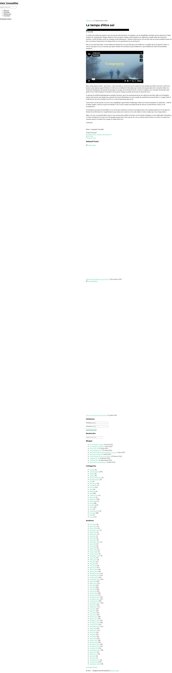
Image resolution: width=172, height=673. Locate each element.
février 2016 (93, 640)
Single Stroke (114, 671)
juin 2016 (93, 632)
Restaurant (93, 501)
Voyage (92, 517)
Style (91, 509)
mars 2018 (93, 591)
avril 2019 (93, 565)
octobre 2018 (94, 577)
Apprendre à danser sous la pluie (98, 279)
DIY (91, 481)
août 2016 (93, 628)
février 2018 (93, 593)
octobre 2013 (94, 662)
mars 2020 (93, 548)
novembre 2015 (95, 646)
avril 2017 (93, 613)
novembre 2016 (95, 622)
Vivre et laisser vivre (96, 450)
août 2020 (93, 544)
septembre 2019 (95, 556)
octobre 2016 (94, 624)
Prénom (88, 423)
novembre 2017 (95, 599)
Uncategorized (94, 511)
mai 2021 (92, 536)
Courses (6, 12)
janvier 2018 (94, 595)
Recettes (92, 497)
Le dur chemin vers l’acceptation (100, 456)
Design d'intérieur (95, 477)
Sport (91, 507)
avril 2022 (93, 524)
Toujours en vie (94, 458)
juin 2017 (93, 609)
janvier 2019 (94, 571)
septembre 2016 (95, 626)
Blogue (6, 10)
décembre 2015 (95, 644)
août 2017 (93, 605)
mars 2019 (93, 567)
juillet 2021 (93, 534)
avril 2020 (93, 546)
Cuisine (92, 474)
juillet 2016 (93, 630)
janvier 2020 (94, 552)
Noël (91, 493)
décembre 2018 (95, 573)
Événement (93, 483)
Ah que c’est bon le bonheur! (96, 415)
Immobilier (93, 485)
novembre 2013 (95, 660)
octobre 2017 (94, 601)
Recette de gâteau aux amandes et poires (103, 452)
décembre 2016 (95, 621)
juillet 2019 (93, 560)
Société (92, 505)
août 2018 (93, 581)
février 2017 (93, 617)
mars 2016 (93, 638)
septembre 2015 (95, 650)
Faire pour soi (94, 448)
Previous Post (91, 138)
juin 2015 (93, 656)
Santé (91, 503)
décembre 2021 (95, 530)
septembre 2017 (95, 603)
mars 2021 (93, 540)
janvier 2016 (94, 642)
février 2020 (93, 550)
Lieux (91, 489)
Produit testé (94, 495)
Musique (92, 491)
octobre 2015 (94, 648)
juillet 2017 (93, 607)
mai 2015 (92, 658)
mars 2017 (93, 615)
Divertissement (94, 479)
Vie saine (92, 513)
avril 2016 (93, 636)
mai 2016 (92, 634)
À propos (7, 15)
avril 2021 (93, 538)
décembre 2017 (95, 597)
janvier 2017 (94, 619)
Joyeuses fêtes (94, 460)
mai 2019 (92, 563)
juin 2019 (93, 562)
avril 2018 (93, 589)
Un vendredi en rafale (96, 445)
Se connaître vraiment (97, 446)
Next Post (89, 136)
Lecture (92, 487)
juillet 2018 (93, 583)
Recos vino (7, 14)
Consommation (95, 472)
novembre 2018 (95, 575)
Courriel (88, 426)
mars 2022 (93, 526)
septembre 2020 (95, 542)
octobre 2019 (94, 554)
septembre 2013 (95, 664)
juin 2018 (93, 585)
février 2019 (93, 569)
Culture (92, 476)
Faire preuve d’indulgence (98, 462)
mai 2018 (92, 587)
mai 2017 (92, 611)
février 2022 (93, 528)
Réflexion (89, 21)
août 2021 (93, 532)
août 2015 (93, 652)
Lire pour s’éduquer (96, 454)
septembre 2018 (95, 579)
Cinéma (92, 470)
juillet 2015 (93, 654)
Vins (91, 515)
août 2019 (93, 558)
